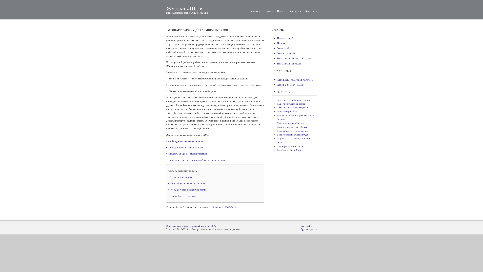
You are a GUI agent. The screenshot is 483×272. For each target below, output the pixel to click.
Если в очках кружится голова (292, 130)
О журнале (295, 11)
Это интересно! (286, 53)
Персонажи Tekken (289, 63)
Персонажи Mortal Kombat (294, 58)
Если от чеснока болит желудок (293, 134)
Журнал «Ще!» (184, 8)
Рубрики (268, 11)
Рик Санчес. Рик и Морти (290, 150)
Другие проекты (309, 229)
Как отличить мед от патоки (291, 103)
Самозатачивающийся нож (290, 123)
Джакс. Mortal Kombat (181, 177)
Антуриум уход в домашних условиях (187, 153)
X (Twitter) (230, 207)
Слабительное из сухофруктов (292, 107)
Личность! (283, 43)
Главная (254, 11)
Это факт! (283, 48)
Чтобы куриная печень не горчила (185, 141)
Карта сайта (306, 226)
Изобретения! (285, 38)
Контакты (311, 11)
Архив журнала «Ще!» (290, 84)
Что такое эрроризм (287, 111)
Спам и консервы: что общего (292, 126)
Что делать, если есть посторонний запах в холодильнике (197, 159)
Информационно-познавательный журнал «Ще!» (191, 226)
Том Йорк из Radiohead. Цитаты (293, 99)
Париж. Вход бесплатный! (183, 195)
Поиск (281, 11)
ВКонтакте (217, 207)
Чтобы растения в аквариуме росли (186, 147)
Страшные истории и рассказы (295, 79)
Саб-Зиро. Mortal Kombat (290, 146)
